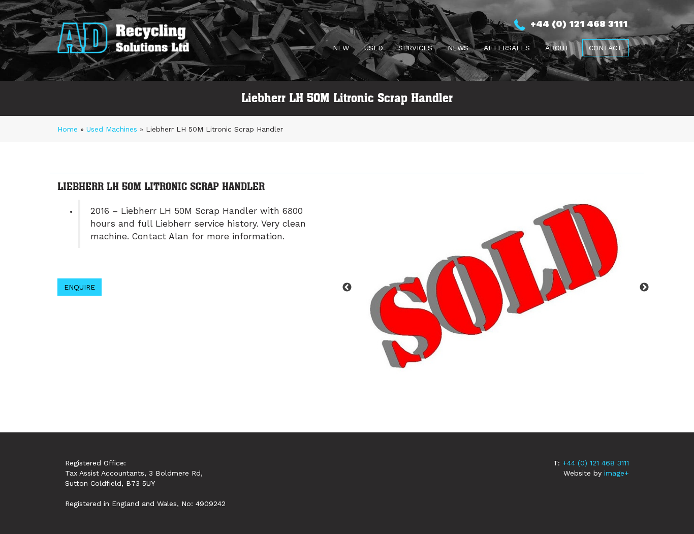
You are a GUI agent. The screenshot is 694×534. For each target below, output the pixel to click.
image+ (616, 473)
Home (67, 129)
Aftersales (507, 48)
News (458, 48)
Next (644, 287)
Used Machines (111, 129)
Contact (605, 48)
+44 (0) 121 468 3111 (595, 463)
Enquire (79, 287)
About (557, 48)
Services (415, 48)
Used (373, 48)
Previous (347, 287)
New (341, 48)
